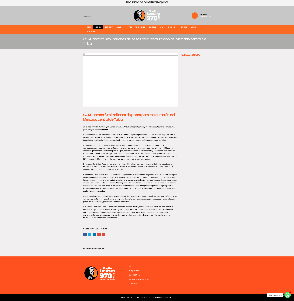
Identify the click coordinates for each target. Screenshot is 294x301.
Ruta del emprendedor (168, 27)
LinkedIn (94, 234)
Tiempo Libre (140, 27)
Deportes (128, 27)
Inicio (89, 27)
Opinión (184, 27)
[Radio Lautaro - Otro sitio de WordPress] (147, 16)
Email (103, 234)
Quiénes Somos (135, 275)
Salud (118, 27)
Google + (99, 234)
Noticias (98, 27)
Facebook (85, 234)
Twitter (89, 234)
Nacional (152, 27)
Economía (109, 27)
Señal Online (206, 16)
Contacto (133, 283)
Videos (193, 27)
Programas (91, 32)
